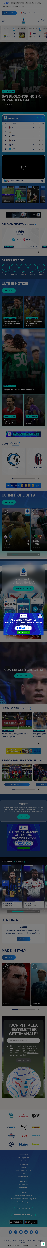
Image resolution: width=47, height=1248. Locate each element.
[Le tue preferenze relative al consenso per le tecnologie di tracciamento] (43, 1244)
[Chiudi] (40, 616)
